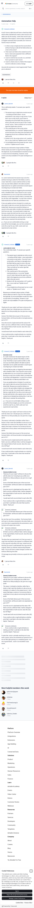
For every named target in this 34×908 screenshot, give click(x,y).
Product (10, 759)
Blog (9, 848)
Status (10, 852)
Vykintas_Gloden (12, 714)
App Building (12, 744)
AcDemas (9, 697)
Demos (10, 798)
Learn (9, 782)
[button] (2, 4)
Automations (7, 14)
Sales (9, 775)
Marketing (11, 763)
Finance (10, 779)
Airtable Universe (13, 833)
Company (11, 837)
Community (11, 825)
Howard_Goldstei (9, 29)
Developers (11, 821)
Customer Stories (13, 802)
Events (10, 790)
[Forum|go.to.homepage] (11, 3)
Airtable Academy (13, 786)
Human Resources (14, 771)
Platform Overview (14, 732)
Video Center (12, 794)
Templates (11, 829)
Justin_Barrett (8, 104)
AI (8, 748)
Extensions (11, 740)
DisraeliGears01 (11, 708)
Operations (11, 767)
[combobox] (17, 8)
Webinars (11, 806)
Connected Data (13, 752)
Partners (10, 813)
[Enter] (3, 8)
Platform (11, 728)
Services (10, 817)
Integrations (12, 736)
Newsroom (11, 856)
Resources (11, 810)
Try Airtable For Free (14, 860)
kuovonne (7, 174)
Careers (10, 844)
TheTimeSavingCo (12, 703)
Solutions (11, 755)
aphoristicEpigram (12, 691)
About (10, 840)
